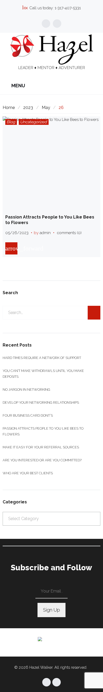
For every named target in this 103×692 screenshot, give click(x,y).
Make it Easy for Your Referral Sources (41, 447)
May (46, 107)
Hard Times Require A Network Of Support (42, 358)
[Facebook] (46, 23)
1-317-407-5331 (68, 8)
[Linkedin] (57, 23)
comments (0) (69, 232)
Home (9, 107)
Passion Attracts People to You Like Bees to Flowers (43, 431)
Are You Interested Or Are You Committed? (42, 460)
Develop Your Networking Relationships (41, 402)
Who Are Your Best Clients (28, 473)
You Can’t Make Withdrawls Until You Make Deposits (43, 374)
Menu (17, 85)
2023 (28, 107)
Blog (11, 122)
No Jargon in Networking (26, 389)
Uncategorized (33, 122)
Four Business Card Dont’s (28, 415)
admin (45, 232)
